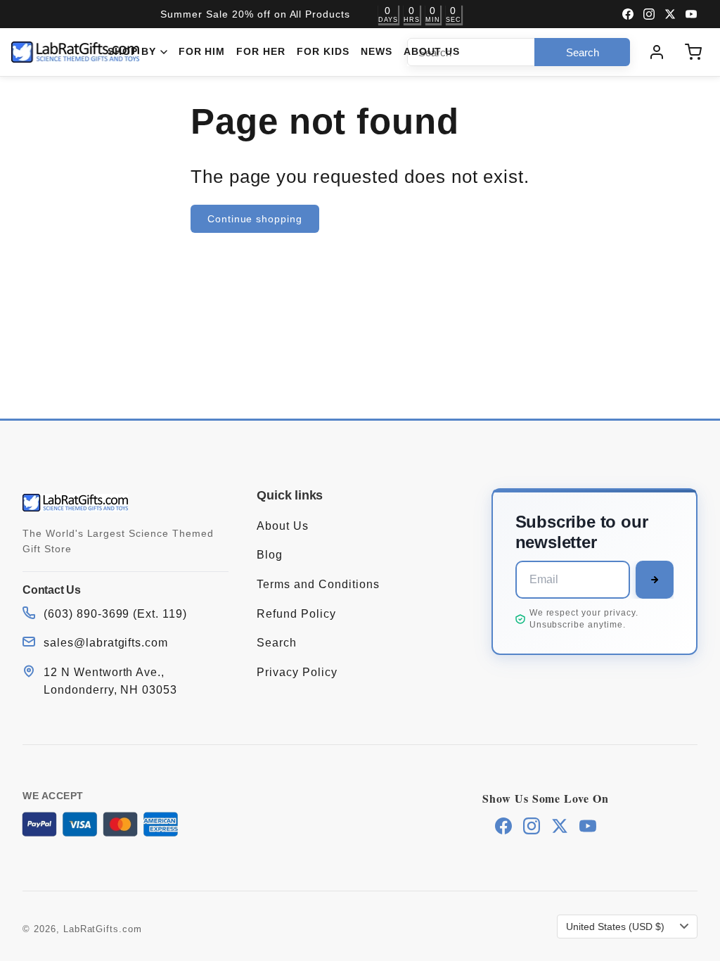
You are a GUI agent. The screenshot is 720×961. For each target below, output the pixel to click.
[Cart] (693, 52)
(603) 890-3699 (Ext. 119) (115, 614)
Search (277, 643)
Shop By (132, 51)
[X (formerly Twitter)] (670, 14)
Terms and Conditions (318, 584)
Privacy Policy (297, 672)
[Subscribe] (655, 580)
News (376, 51)
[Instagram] (649, 14)
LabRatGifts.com (102, 929)
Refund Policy (296, 614)
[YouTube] (691, 14)
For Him (202, 51)
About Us (432, 51)
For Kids (323, 51)
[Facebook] (628, 14)
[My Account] (656, 52)
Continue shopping (254, 218)
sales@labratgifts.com (106, 643)
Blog (270, 555)
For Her (260, 51)
